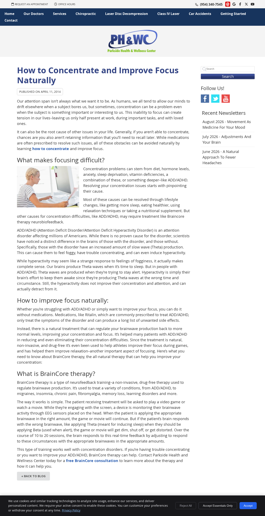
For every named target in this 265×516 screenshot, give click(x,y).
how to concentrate (50, 148)
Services (59, 13)
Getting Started (233, 13)
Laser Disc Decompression (126, 13)
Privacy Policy (71, 510)
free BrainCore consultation (92, 460)
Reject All (186, 505)
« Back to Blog (33, 476)
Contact (11, 20)
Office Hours (66, 4)
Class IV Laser (168, 13)
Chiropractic (86, 13)
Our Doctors (34, 13)
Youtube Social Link (226, 98)
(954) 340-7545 (211, 4)
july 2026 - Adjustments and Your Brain (226, 139)
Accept (248, 505)
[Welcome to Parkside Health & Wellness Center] (132, 50)
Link (227, 4)
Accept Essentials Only (218, 505)
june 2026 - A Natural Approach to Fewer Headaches (220, 157)
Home (9, 13)
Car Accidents (200, 13)
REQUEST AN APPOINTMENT (31, 4)
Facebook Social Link (205, 98)
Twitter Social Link (215, 98)
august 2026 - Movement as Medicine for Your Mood (226, 124)
